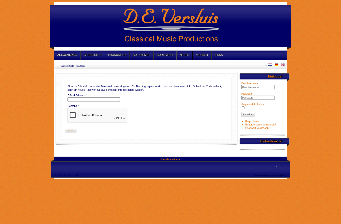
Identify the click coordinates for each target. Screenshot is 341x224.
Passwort (246, 93)
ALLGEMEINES (67, 54)
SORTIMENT (165, 54)
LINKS (219, 54)
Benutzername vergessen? (260, 124)
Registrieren (252, 121)
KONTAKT (202, 54)
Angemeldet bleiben (252, 104)
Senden (71, 130)
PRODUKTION (117, 54)
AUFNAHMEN (141, 54)
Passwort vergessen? (257, 127)
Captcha (73, 105)
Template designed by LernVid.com (270, 175)
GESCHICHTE (93, 54)
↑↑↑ (278, 166)
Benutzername (249, 83)
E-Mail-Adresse (77, 95)
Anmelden (248, 114)
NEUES (184, 54)
